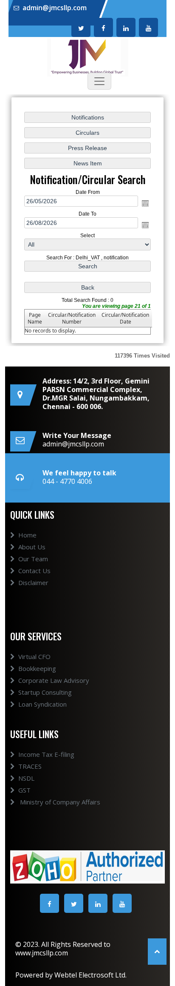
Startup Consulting (45, 692)
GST (24, 790)
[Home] (87, 56)
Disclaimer (33, 582)
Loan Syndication (42, 704)
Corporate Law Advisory (53, 680)
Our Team (33, 558)
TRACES (30, 766)
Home (27, 535)
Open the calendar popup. (145, 203)
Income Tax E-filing (46, 754)
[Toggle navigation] (99, 81)
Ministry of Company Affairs (59, 802)
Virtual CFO (34, 656)
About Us (31, 547)
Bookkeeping (37, 668)
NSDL (26, 778)
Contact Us (34, 570)
